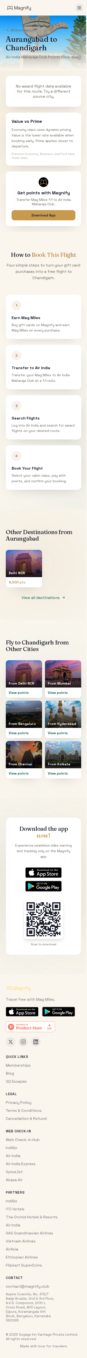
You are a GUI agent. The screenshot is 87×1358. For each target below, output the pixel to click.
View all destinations (41, 597)
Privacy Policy (18, 1102)
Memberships (18, 1065)
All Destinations (23, 30)
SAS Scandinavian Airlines (29, 1233)
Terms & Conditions (24, 1110)
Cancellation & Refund (26, 1118)
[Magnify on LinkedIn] (36, 1042)
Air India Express (21, 1163)
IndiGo (11, 1147)
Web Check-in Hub (23, 1139)
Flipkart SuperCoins (24, 1265)
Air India (13, 1155)
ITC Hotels (15, 1209)
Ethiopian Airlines (22, 1257)
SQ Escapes (16, 1081)
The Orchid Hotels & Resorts (32, 1217)
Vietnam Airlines (21, 1241)
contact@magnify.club (27, 1286)
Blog (10, 1073)
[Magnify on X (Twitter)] (10, 1042)
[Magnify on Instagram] (23, 1042)
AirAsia (12, 1249)
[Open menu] (79, 8)
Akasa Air (14, 1179)
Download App (43, 215)
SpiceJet (14, 1171)
